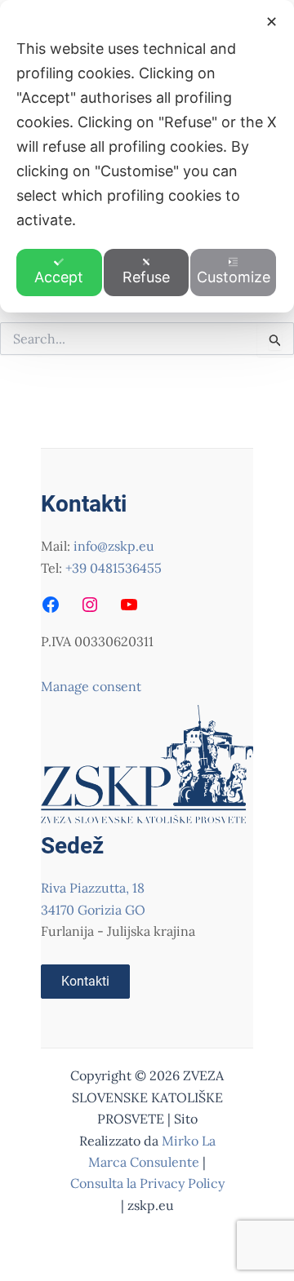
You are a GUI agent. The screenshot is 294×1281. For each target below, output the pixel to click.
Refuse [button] (146, 277)
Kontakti (85, 981)
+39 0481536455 (113, 568)
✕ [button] (271, 21)
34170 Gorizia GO (93, 910)
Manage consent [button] (91, 686)
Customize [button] (233, 277)
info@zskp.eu (114, 546)
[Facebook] (50, 604)
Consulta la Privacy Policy (147, 1183)
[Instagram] (90, 604)
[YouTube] (129, 604)
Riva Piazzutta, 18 (93, 888)
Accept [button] (58, 277)
